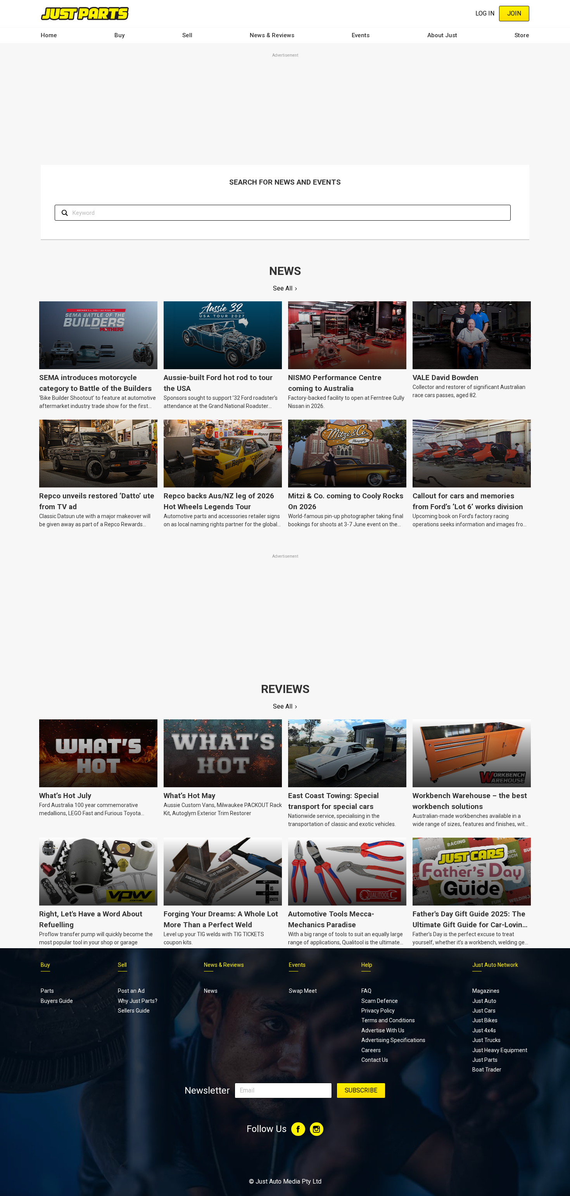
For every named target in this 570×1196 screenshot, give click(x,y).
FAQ (366, 991)
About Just (442, 35)
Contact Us (374, 1060)
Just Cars (484, 1011)
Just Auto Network (495, 965)
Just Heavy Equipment (499, 1050)
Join (514, 13)
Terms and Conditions (388, 1020)
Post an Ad (131, 991)
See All (282, 288)
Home (49, 35)
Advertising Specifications (393, 1040)
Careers (371, 1050)
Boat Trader (486, 1069)
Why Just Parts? (137, 1001)
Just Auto (484, 1001)
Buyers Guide (57, 1001)
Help (366, 965)
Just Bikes (484, 1020)
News (211, 991)
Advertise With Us (382, 1030)
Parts (47, 991)
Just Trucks (486, 1040)
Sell (187, 35)
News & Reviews (272, 35)
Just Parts (484, 1060)
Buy (119, 35)
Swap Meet (303, 991)
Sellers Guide (134, 1011)
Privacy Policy (378, 1011)
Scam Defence (379, 1001)
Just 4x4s (484, 1030)
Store (522, 35)
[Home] (85, 13)
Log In (484, 13)
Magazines (485, 991)
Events (361, 35)
